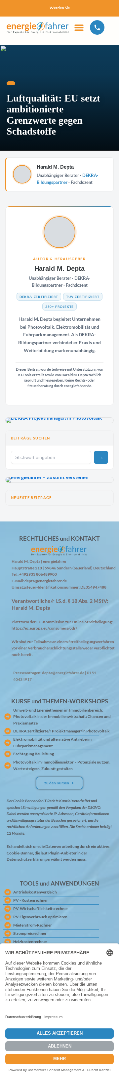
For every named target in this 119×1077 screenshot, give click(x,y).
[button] (78, 27)
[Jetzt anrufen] (97, 27)
